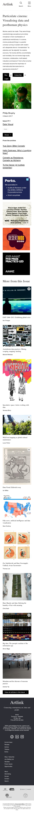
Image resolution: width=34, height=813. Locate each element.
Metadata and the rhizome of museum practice (15, 683)
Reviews (7, 744)
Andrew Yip (6, 687)
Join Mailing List (9, 759)
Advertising (8, 774)
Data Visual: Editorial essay (12, 487)
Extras (6, 752)
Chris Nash (6, 608)
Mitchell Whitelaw (8, 354)
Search (7, 781)
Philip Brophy (9, 112)
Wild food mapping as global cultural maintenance (15, 439)
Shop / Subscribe (9, 757)
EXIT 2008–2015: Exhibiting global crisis (16, 317)
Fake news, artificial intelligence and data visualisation (16, 522)
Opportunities (8, 766)
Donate (7, 776)
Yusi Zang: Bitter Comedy (14, 145)
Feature (5, 129)
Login (7, 78)
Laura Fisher (6, 443)
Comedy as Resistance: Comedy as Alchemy (13, 159)
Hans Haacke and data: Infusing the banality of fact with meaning (14, 604)
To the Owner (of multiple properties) (14, 166)
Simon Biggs (6, 649)
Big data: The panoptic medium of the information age (15, 645)
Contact (7, 778)
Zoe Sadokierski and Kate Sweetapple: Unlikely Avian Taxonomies (15, 564)
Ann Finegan (6, 320)
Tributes (7, 749)
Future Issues (8, 764)
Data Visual (8, 124)
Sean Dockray (7, 526)
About (6, 771)
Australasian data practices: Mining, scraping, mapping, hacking (14, 350)
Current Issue (8, 742)
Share (7, 135)
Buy (6, 75)
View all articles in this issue (15, 692)
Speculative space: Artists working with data (16, 406)
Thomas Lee (6, 569)
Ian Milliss (5, 490)
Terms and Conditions (20, 803)
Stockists (7, 761)
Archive (7, 747)
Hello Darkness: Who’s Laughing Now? (17, 151)
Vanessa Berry (7, 410)
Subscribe (18, 75)
